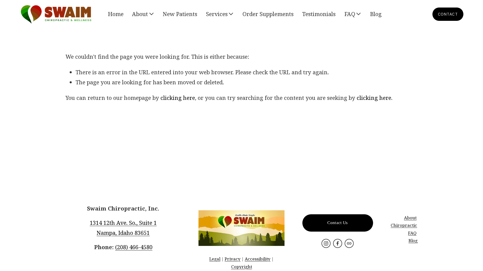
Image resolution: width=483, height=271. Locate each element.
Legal (214, 259)
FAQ (412, 233)
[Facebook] (337, 243)
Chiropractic (404, 225)
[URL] (349, 243)
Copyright (241, 266)
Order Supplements (268, 14)
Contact (448, 14)
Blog (376, 14)
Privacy (232, 259)
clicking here (177, 97)
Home (116, 14)
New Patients (180, 14)
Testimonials (319, 14)
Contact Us (337, 222)
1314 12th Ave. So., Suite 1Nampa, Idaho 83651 (123, 227)
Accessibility (257, 259)
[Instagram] (326, 243)
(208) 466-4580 (133, 247)
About (410, 218)
